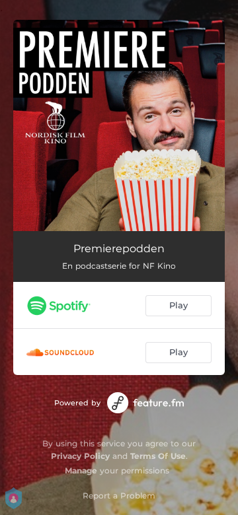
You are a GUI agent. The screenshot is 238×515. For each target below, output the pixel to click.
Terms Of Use (158, 456)
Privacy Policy (80, 456)
